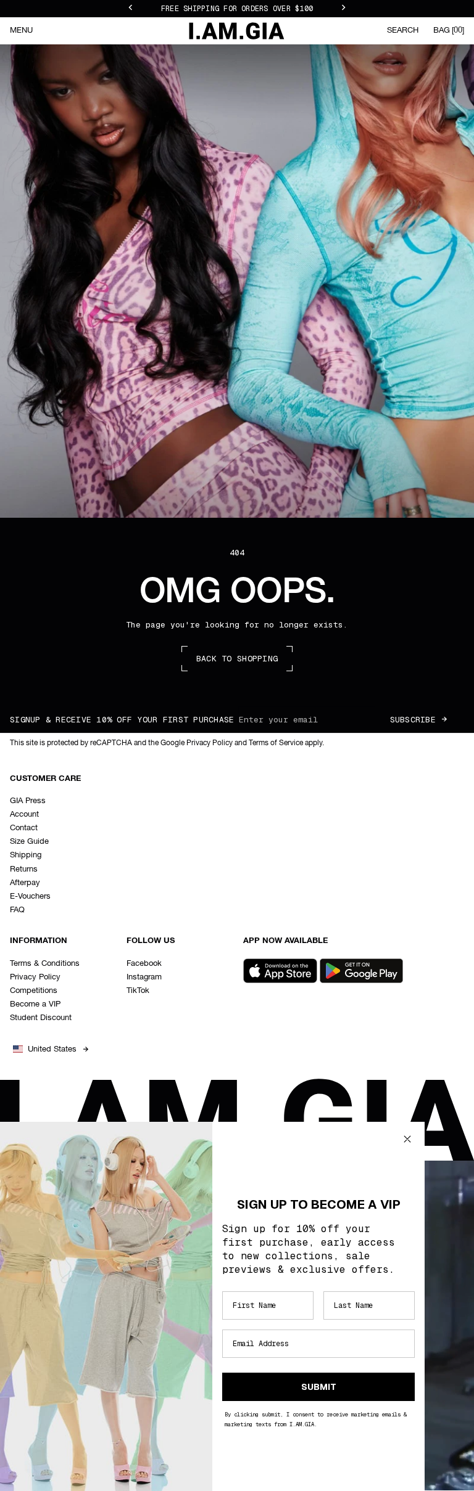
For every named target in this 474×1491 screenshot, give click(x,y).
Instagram (144, 977)
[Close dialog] (407, 1139)
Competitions (33, 991)
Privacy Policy (35, 977)
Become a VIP (35, 1004)
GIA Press (28, 801)
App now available (285, 941)
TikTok (138, 991)
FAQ (17, 910)
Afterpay (25, 883)
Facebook (144, 964)
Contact (24, 828)
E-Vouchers (30, 897)
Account (24, 815)
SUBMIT (318, 1386)
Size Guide (29, 842)
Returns (24, 869)
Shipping (25, 855)
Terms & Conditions (45, 964)
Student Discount (41, 1018)
